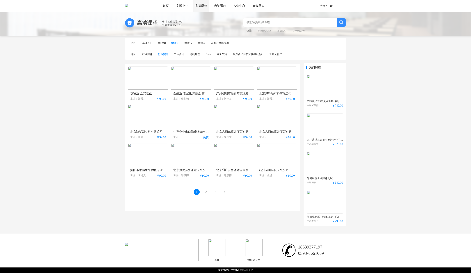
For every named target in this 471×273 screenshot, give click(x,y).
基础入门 (147, 43)
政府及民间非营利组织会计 (248, 54)
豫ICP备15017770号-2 (229, 270)
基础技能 (281, 30)
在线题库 (258, 5)
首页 (166, 5)
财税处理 (195, 54)
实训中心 (239, 5)
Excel (208, 54)
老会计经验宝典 (220, 43)
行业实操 (163, 54)
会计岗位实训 (299, 30)
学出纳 (162, 43)
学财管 (202, 43)
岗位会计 (179, 54)
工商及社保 (275, 54)
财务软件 (222, 54)
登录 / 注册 (326, 5)
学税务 (188, 43)
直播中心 (182, 5)
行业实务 (147, 54)
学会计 (175, 43)
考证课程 (220, 5)
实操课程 (201, 5)
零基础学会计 (264, 30)
